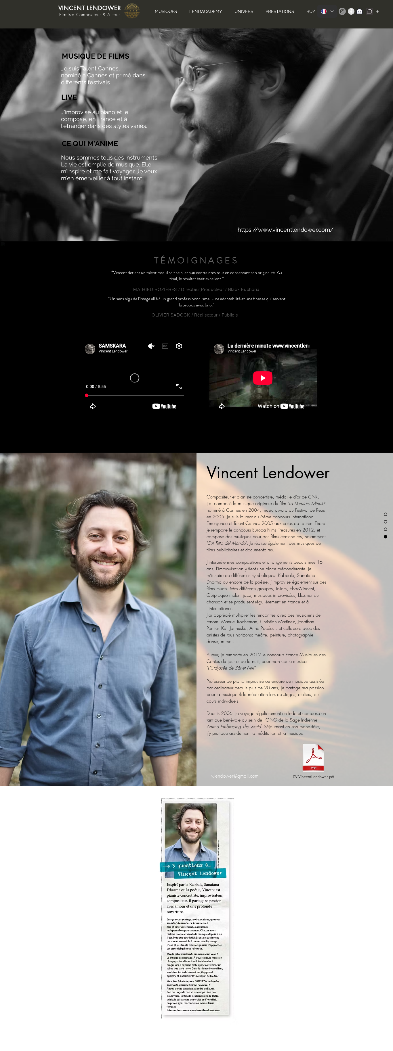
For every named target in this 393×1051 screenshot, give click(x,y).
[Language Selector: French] (327, 11)
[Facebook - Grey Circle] (351, 11)
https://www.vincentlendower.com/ (285, 229)
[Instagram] (342, 11)
